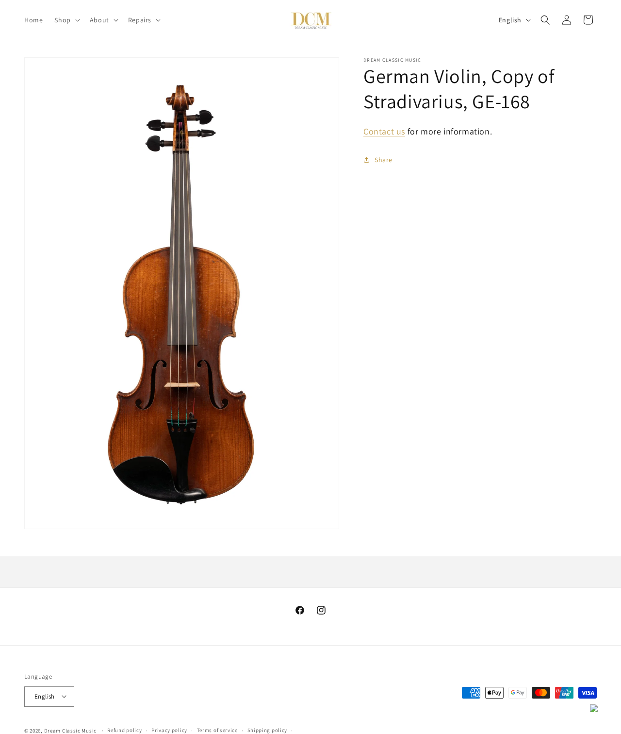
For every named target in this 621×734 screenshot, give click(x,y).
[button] (66, 20)
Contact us (384, 131)
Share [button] (383, 159)
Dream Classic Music (70, 730)
